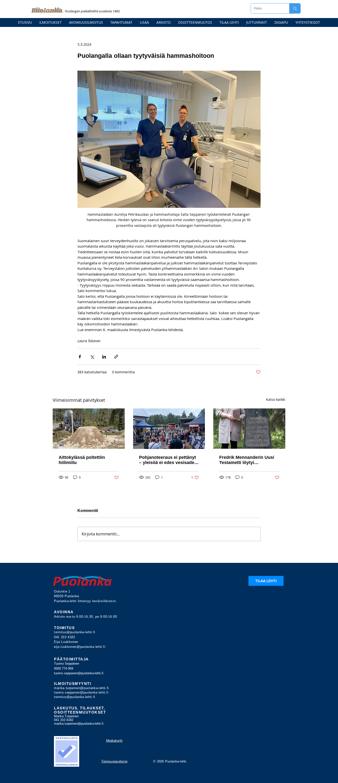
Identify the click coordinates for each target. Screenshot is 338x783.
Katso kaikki (275, 399)
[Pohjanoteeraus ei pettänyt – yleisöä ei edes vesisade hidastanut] (169, 428)
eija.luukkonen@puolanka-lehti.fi (79, 647)
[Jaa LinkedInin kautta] (104, 356)
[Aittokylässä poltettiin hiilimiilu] (89, 428)
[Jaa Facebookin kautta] (79, 356)
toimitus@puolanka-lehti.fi (74, 632)
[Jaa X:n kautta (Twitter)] (92, 356)
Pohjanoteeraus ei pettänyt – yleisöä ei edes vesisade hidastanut (167, 460)
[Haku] (294, 8)
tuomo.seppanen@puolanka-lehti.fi (78, 673)
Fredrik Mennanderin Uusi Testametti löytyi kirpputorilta (246, 460)
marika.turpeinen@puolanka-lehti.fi (81, 688)
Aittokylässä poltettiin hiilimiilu (82, 460)
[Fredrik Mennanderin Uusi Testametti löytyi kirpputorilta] (249, 428)
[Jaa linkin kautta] (116, 356)
